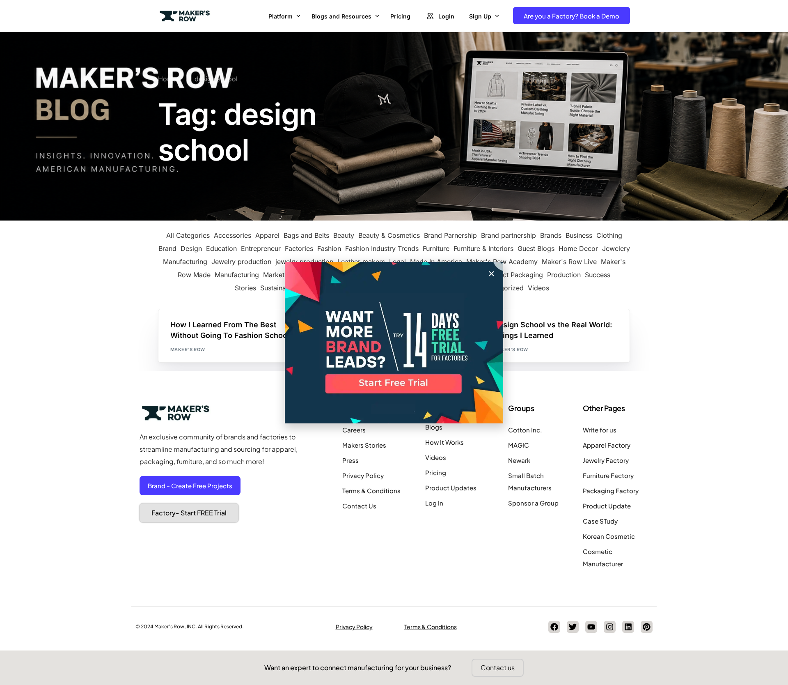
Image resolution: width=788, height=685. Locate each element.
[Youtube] (591, 627)
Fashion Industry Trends (382, 248)
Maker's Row (187, 349)
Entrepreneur (261, 248)
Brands (550, 235)
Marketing (278, 275)
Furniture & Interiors (483, 248)
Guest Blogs (536, 248)
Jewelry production (241, 261)
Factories (299, 248)
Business (579, 235)
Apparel (267, 235)
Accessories (232, 235)
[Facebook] (554, 627)
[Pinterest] (647, 627)
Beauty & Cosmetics (389, 235)
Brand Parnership (450, 235)
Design (191, 248)
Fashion (329, 248)
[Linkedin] (628, 627)
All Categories (188, 235)
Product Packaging (513, 275)
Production (564, 275)
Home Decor (578, 248)
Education (221, 248)
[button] (491, 273)
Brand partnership (508, 235)
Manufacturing (237, 275)
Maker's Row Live (569, 261)
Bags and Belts (306, 235)
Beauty (343, 235)
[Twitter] (573, 627)
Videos (538, 288)
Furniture (436, 248)
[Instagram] (610, 627)
